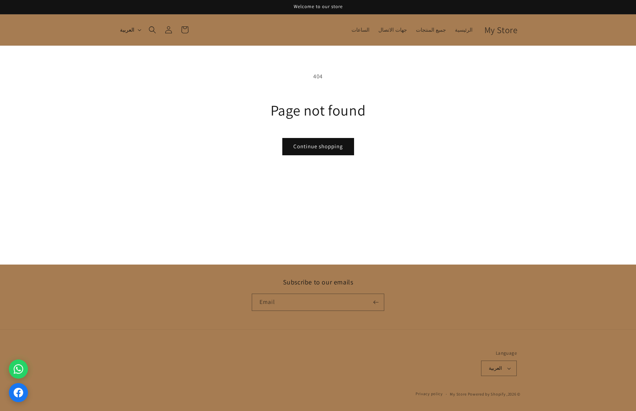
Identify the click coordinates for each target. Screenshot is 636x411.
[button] (152, 30)
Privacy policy (429, 393)
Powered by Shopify (487, 394)
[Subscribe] (376, 302)
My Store (458, 394)
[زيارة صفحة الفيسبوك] (18, 392)
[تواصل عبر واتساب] (18, 369)
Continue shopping (318, 146)
